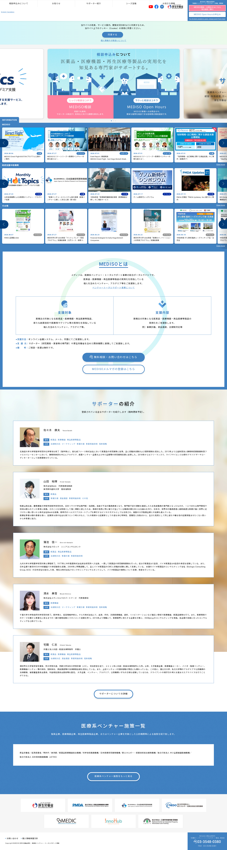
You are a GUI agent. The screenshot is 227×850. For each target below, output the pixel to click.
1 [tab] (110, 120)
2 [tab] (112, 120)
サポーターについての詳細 (113, 693)
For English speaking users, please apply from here (207, 19)
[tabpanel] (114, 84)
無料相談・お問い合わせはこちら (115, 357)
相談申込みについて (18, 3)
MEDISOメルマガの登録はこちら (113, 369)
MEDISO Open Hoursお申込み (207, 14)
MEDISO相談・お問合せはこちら (207, 8)
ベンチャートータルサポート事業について (113, 287)
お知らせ (56, 3)
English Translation (7, 12)
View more (220, 165)
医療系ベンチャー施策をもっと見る (113, 776)
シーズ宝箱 (131, 3)
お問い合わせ (12, 838)
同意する (112, 34)
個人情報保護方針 (30, 838)
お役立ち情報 (168, 3)
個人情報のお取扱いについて (113, 40)
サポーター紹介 (93, 3)
